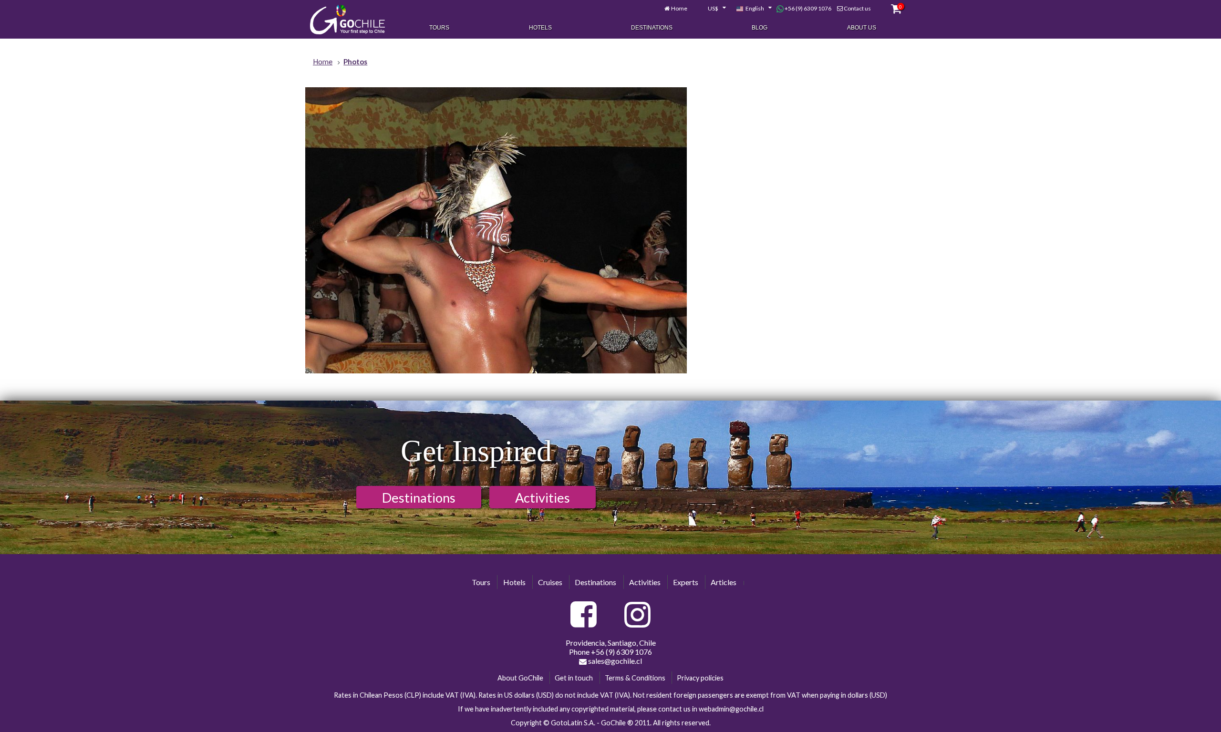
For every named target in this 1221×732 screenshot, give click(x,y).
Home (679, 8)
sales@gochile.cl (614, 660)
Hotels (540, 27)
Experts (685, 582)
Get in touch (574, 678)
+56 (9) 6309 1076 (807, 8)
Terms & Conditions (635, 678)
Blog (759, 27)
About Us (861, 27)
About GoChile (520, 678)
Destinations (652, 27)
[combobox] (711, 8)
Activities (542, 497)
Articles (723, 582)
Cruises (550, 582)
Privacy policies (700, 678)
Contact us (857, 8)
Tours (439, 27)
